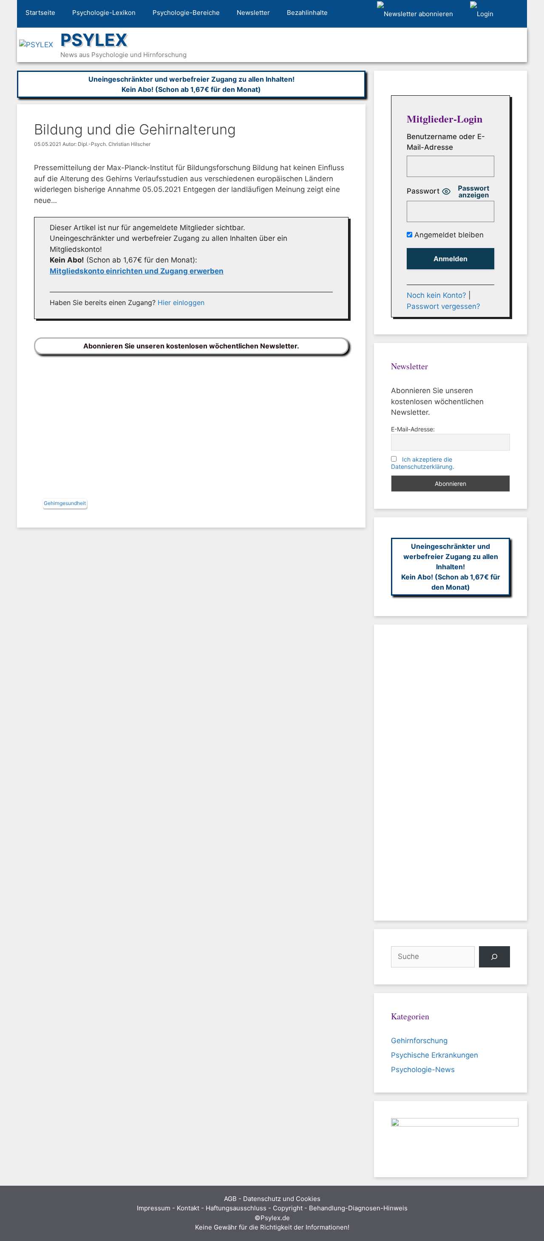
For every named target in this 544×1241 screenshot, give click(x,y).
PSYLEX (94, 39)
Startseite (40, 13)
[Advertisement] (191, 428)
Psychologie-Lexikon (104, 13)
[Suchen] (494, 957)
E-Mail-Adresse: (413, 429)
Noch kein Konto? (436, 295)
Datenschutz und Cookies (281, 1199)
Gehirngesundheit (65, 503)
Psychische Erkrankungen (434, 1055)
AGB (230, 1199)
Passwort (423, 191)
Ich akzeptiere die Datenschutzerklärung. (422, 463)
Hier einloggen (181, 302)
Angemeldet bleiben (448, 235)
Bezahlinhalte (307, 13)
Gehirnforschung (419, 1040)
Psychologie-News (423, 1069)
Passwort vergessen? (443, 306)
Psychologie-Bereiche (186, 13)
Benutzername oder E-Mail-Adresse (446, 142)
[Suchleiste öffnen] (514, 14)
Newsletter (253, 13)
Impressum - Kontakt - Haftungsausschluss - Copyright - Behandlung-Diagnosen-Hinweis (272, 1208)
